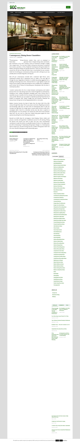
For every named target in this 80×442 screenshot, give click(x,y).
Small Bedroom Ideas (58, 279)
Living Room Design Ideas (59, 254)
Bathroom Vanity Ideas (58, 180)
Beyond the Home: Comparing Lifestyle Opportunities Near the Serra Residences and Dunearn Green (64, 87)
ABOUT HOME (18, 12)
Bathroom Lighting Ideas (59, 167)
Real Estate (56, 273)
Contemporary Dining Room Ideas (15, 53)
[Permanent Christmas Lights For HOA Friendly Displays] (55, 144)
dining (26, 132)
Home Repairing (57, 235)
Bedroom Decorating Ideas (59, 182)
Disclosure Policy (55, 294)
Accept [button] (57, 440)
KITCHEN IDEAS (61, 12)
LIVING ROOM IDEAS (15, 14)
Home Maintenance (58, 231)
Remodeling (56, 275)
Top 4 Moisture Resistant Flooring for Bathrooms (61, 320)
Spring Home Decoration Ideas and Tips (59, 328)
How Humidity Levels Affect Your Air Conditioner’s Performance (64, 57)
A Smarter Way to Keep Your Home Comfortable (61, 425)
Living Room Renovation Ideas (60, 258)
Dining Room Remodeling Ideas (60, 214)
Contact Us (54, 292)
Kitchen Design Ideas (58, 245)
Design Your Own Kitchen (59, 205)
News (55, 271)
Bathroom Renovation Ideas (59, 172)
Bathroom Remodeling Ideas (59, 170)
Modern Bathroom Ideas (59, 264)
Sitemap (54, 296)
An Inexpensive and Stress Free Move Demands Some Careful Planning (64, 334)
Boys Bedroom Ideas (58, 189)
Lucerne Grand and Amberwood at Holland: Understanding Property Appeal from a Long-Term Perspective (64, 66)
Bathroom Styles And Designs (60, 176)
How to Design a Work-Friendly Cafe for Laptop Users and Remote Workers (64, 127)
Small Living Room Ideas (59, 283)
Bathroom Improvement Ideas (60, 165)
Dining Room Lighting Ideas (59, 212)
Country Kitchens (57, 201)
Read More (65, 440)
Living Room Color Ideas (59, 250)
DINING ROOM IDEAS (50, 12)
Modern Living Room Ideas (59, 269)
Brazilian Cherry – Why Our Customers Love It (60, 324)
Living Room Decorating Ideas (60, 252)
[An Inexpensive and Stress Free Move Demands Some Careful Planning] (55, 333)
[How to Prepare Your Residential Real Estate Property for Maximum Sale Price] (55, 97)
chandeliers (15, 132)
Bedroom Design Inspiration (59, 184)
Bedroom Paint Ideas (58, 186)
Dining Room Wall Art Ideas (59, 218)
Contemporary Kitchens (59, 197)
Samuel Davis (20, 57)
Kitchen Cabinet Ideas (58, 241)
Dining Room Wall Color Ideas (60, 220)
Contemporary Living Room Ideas (61, 199)
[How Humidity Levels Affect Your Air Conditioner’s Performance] (55, 56)
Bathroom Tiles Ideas (58, 178)
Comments (61, 305)
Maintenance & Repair (58, 260)
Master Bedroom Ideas (58, 262)
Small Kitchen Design (58, 281)
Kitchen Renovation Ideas (59, 248)
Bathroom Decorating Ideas (59, 159)
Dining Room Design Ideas (59, 208)
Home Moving (56, 233)
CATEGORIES (55, 156)
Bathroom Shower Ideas (59, 174)
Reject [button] (61, 440)
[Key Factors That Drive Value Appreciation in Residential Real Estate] (55, 136)
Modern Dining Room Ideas (59, 267)
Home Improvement (58, 229)
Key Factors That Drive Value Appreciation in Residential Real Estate (64, 137)
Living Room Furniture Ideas (59, 256)
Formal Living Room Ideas (59, 224)
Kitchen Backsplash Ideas (59, 239)
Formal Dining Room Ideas (59, 222)
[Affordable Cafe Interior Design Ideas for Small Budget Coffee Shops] (55, 77)
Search (68, 7)
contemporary (21, 132)
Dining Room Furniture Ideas (60, 210)
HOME (11, 12)
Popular (55, 305)
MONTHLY (61, 156)
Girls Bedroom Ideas (58, 226)
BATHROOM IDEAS (28, 12)
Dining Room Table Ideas (59, 216)
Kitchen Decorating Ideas (59, 243)
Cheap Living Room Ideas (59, 193)
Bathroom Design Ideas (58, 161)
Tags (67, 305)
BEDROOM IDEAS (39, 12)
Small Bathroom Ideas (58, 277)
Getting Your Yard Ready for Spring (58, 421)
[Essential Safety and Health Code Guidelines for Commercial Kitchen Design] (55, 106)
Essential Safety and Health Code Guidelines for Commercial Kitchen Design (64, 107)
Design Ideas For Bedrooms (59, 203)
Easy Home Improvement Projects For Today (60, 316)
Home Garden (56, 227)
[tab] (55, 157)
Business (56, 191)
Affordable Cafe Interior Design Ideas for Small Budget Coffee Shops (63, 78)
